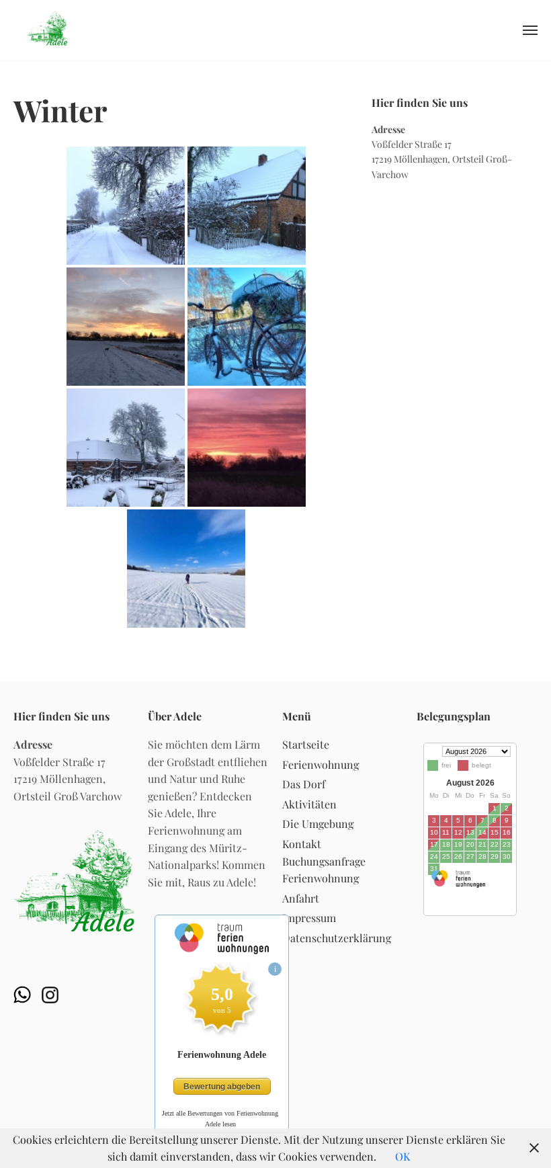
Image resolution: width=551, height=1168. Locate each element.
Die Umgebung (317, 824)
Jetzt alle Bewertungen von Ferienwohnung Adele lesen (220, 1119)
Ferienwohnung (320, 764)
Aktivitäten (309, 804)
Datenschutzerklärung (336, 938)
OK (402, 1156)
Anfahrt (300, 898)
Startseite (305, 744)
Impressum (309, 918)
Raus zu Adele (47, 30)
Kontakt (301, 844)
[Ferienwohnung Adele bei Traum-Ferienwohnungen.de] (456, 891)
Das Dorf (303, 784)
